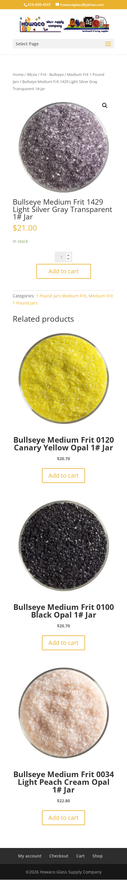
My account (30, 856)
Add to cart (63, 271)
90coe (32, 74)
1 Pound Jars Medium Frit (61, 296)
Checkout (59, 856)
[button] (105, 105)
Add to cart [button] (63, 475)
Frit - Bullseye (52, 74)
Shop (97, 856)
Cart (80, 856)
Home (18, 74)
